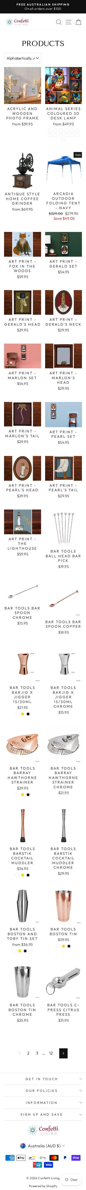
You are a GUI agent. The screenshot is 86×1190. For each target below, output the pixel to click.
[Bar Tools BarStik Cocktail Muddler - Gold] (22, 875)
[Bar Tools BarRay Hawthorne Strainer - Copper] (17, 794)
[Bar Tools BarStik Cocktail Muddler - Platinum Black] (28, 875)
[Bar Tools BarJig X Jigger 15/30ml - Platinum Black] (28, 714)
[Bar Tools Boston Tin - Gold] (63, 946)
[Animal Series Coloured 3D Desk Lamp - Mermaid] (55, 135)
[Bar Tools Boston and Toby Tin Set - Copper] (14, 951)
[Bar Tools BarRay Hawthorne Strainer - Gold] (22, 794)
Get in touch (42, 1079)
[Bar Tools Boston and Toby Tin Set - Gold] (20, 951)
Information (42, 1103)
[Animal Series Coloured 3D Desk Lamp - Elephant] (66, 130)
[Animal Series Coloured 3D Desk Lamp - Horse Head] (77, 130)
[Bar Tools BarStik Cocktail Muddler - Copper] (17, 875)
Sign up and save (42, 1114)
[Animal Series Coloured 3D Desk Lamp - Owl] (61, 135)
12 (51, 1053)
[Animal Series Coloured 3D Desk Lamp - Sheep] (77, 135)
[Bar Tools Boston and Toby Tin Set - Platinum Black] (25, 951)
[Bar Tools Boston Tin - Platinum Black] (69, 946)
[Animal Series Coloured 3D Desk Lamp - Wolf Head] (72, 135)
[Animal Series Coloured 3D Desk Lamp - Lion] (50, 135)
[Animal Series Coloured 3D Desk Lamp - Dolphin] (61, 130)
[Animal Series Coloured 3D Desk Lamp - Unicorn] (63, 139)
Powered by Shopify (43, 1186)
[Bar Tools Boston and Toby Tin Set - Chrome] (30, 951)
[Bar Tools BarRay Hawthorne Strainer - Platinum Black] (28, 794)
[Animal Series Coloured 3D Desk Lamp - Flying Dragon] (72, 130)
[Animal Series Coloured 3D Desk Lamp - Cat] (50, 130)
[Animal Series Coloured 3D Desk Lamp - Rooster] (55, 130)
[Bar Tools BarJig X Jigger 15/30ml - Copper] (17, 714)
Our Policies (42, 1091)
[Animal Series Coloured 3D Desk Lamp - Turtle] (66, 135)
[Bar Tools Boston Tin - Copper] (58, 946)
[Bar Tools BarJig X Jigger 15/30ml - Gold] (22, 714)
